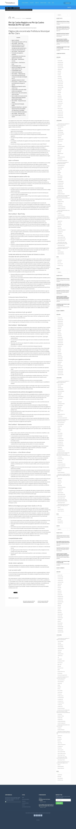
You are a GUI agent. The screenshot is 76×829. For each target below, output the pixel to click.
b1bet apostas (60, 148)
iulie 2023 (59, 71)
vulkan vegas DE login (61, 237)
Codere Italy (60, 168)
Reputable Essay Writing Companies (63, 33)
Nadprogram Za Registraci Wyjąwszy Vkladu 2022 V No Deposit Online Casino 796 (63, 218)
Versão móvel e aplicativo (17, 72)
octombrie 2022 (60, 85)
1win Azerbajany (60, 126)
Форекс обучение (61, 253)
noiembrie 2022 (60, 83)
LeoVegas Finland (61, 183)
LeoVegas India (60, 184)
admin (13, 17)
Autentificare (60, 260)
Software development (61, 229)
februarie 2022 (60, 99)
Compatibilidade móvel (16, 70)
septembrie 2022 (60, 87)
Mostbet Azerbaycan (61, 193)
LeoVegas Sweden (61, 188)
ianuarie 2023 (60, 80)
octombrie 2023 (60, 65)
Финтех (59, 250)
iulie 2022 (59, 90)
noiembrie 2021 (60, 103)
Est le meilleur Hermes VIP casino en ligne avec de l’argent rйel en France (46, 805)
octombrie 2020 (60, 115)
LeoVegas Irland (60, 186)
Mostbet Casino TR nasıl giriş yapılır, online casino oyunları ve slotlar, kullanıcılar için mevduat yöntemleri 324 (63, 196)
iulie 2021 (59, 106)
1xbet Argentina (60, 130)
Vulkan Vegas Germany (62, 238)
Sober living (60, 228)
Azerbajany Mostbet (61, 146)
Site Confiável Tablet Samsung (18, 73)
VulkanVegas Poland (61, 245)
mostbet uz (59, 213)
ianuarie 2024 (60, 60)
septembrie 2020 (60, 117)
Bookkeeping (60, 158)
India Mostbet (60, 177)
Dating (59, 170)
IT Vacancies (60, 179)
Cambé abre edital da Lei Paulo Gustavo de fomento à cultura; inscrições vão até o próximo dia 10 (19, 46)
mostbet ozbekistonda (61, 206)
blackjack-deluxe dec (61, 157)
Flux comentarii (60, 263)
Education (59, 172)
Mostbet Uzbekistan (61, 215)
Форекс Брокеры (61, 251)
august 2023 (60, 69)
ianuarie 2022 (60, 101)
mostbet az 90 (60, 191)
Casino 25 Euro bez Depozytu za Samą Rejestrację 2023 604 (63, 163)
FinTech (59, 174)
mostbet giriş (60, 199)
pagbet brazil (60, 221)
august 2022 (60, 89)
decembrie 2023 (60, 62)
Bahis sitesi (59, 149)
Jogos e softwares (15, 40)
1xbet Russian (60, 141)
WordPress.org (60, 265)
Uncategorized (28, 18)
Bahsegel (59, 151)
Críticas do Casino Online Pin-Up (18, 49)
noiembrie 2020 (60, 113)
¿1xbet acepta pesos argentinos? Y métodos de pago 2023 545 (63, 124)
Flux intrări (59, 261)
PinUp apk (59, 222)
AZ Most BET (60, 144)
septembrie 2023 (60, 67)
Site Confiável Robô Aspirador (18, 51)
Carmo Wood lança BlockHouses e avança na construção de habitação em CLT (19, 77)
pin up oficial (24, 173)
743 (58, 142)
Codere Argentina (61, 167)
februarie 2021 (60, 108)
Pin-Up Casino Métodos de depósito (19, 112)
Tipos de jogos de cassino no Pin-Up (19, 41)
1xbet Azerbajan (60, 132)
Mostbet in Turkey (61, 201)
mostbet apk (60, 190)
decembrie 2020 (60, 112)
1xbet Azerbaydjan (61, 133)
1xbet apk (59, 128)
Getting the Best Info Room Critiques (63, 21)
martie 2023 (60, 78)
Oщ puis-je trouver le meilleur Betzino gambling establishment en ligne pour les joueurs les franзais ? (63, 40)
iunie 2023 (59, 73)
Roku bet (59, 226)
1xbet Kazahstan (60, 139)
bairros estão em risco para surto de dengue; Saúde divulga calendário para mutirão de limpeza (19, 97)
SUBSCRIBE (59, 803)
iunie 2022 (59, 92)
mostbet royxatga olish (61, 208)
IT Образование (60, 181)
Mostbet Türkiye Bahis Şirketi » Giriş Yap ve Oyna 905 (63, 211)
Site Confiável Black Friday (17, 43)
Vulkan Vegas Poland (61, 240)
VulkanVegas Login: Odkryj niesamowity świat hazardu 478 (62, 243)
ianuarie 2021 (60, 110)
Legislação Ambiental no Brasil (18, 80)
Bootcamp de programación (62, 160)
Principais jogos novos (16, 65)
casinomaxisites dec (61, 165)
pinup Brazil (60, 224)
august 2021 (60, 104)
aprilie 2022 (59, 96)
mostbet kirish (60, 205)
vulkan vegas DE (60, 235)
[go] (68, 15)
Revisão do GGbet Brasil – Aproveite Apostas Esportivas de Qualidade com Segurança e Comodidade (19, 108)
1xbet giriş (59, 137)
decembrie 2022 (60, 81)
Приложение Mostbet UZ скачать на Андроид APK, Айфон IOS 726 (63, 248)
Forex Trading (60, 175)
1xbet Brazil (60, 135)
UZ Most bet (60, 233)
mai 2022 (59, 94)
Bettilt (59, 155)
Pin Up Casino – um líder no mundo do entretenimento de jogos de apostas (19, 83)
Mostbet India (60, 203)
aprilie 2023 (59, 76)
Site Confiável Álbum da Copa (18, 113)
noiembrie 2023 (60, 64)
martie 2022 (60, 97)
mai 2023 (59, 74)
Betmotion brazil (60, 153)
